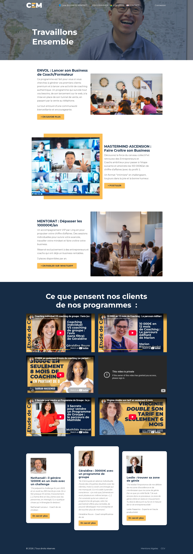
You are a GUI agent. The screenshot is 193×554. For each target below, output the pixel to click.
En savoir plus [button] (40, 516)
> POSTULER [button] (114, 185)
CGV (163, 548)
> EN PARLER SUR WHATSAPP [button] (57, 266)
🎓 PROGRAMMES (98, 5)
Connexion (160, 5)
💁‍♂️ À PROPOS (117, 5)
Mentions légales (150, 548)
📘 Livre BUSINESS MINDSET (73, 5)
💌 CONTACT (132, 5)
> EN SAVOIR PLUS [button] (51, 117)
